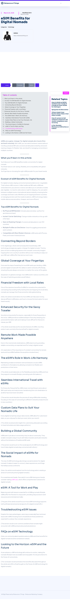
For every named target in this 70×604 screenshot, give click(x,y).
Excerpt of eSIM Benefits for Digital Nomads (18, 100)
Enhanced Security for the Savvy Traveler (16, 111)
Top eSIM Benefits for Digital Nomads (16, 103)
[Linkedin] (58, 595)
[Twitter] (68, 595)
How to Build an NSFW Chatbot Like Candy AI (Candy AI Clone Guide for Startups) (59, 105)
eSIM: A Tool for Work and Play (14, 126)
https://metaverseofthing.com (21, 35)
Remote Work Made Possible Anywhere (16, 113)
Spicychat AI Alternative (60, 109)
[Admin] (7, 35)
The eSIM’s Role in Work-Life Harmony (16, 115)
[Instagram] (55, 595)
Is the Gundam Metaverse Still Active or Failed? (60, 127)
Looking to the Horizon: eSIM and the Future (18, 133)
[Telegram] (64, 595)
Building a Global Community (13, 122)
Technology (11, 27)
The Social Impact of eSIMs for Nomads (17, 124)
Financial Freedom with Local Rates (15, 109)
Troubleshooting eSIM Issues (13, 128)
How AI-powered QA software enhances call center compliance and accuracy (60, 120)
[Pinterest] (61, 595)
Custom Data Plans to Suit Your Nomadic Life (18, 120)
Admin (16, 33)
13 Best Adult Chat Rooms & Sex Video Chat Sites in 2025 (60, 114)
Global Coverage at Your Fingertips (15, 107)
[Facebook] (52, 595)
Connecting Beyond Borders (13, 105)
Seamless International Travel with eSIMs (17, 118)
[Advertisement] (35, 70)
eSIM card (14, 480)
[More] (37, 85)
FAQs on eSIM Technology (13, 130)
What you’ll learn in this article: (13, 98)
